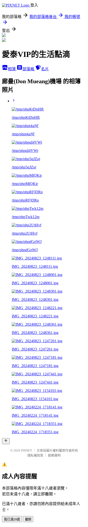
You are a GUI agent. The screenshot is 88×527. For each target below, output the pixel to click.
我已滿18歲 (12, 519)
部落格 (28, 69)
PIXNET (26, 450)
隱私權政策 (35, 455)
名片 (45, 69)
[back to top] (6, 441)
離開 (28, 519)
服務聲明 (54, 455)
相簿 (12, 69)
